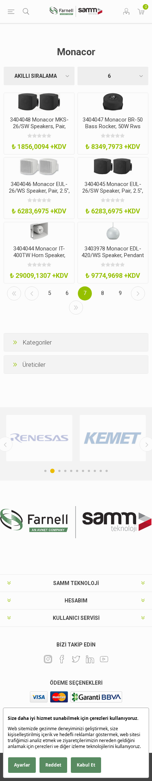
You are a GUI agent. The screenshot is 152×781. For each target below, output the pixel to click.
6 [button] (77, 471)
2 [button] (52, 471)
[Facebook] (62, 659)
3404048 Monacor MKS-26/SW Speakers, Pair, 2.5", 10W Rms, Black (39, 126)
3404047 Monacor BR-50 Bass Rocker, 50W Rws (113, 123)
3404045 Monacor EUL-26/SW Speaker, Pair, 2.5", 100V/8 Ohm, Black (112, 191)
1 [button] (45, 471)
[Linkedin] (90, 659)
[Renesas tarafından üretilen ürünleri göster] (39, 438)
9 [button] (95, 471)
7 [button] (83, 471)
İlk (14, 293)
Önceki (32, 293)
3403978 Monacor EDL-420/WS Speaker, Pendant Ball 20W (113, 255)
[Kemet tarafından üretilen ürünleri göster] (112, 438)
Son (76, 307)
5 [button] (71, 471)
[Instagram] (48, 659)
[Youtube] (104, 659)
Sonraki (138, 293)
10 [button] (101, 471)
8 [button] (89, 471)
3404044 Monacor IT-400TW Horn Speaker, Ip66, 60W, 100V (39, 255)
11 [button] (107, 471)
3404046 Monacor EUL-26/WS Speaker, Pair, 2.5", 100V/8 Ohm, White (39, 191)
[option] (39, 438)
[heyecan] (76, 659)
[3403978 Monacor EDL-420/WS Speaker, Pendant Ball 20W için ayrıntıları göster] (113, 231)
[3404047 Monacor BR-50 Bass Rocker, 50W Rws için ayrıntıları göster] (113, 102)
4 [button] (65, 471)
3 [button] (59, 471)
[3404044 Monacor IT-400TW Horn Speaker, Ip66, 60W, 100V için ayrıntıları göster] (39, 231)
